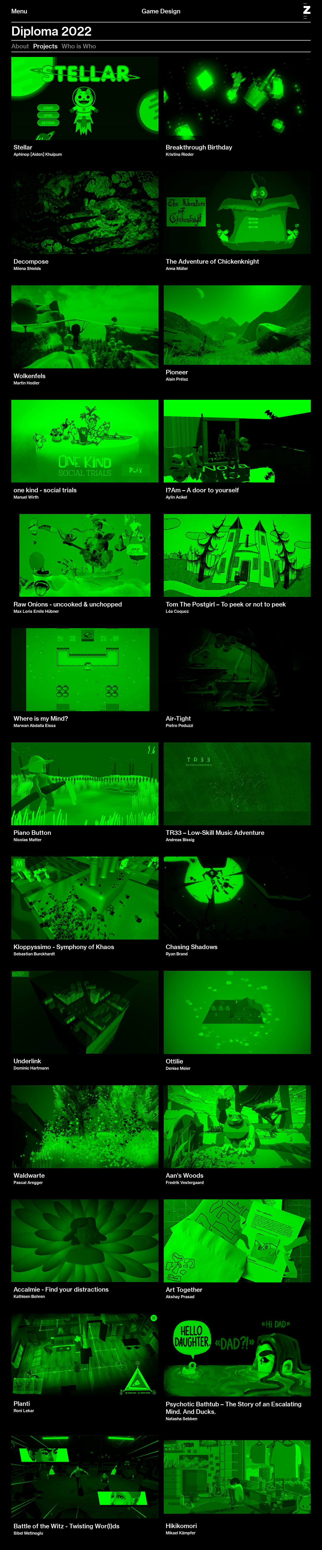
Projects (45, 46)
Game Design (161, 11)
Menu (19, 11)
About (20, 46)
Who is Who (79, 46)
